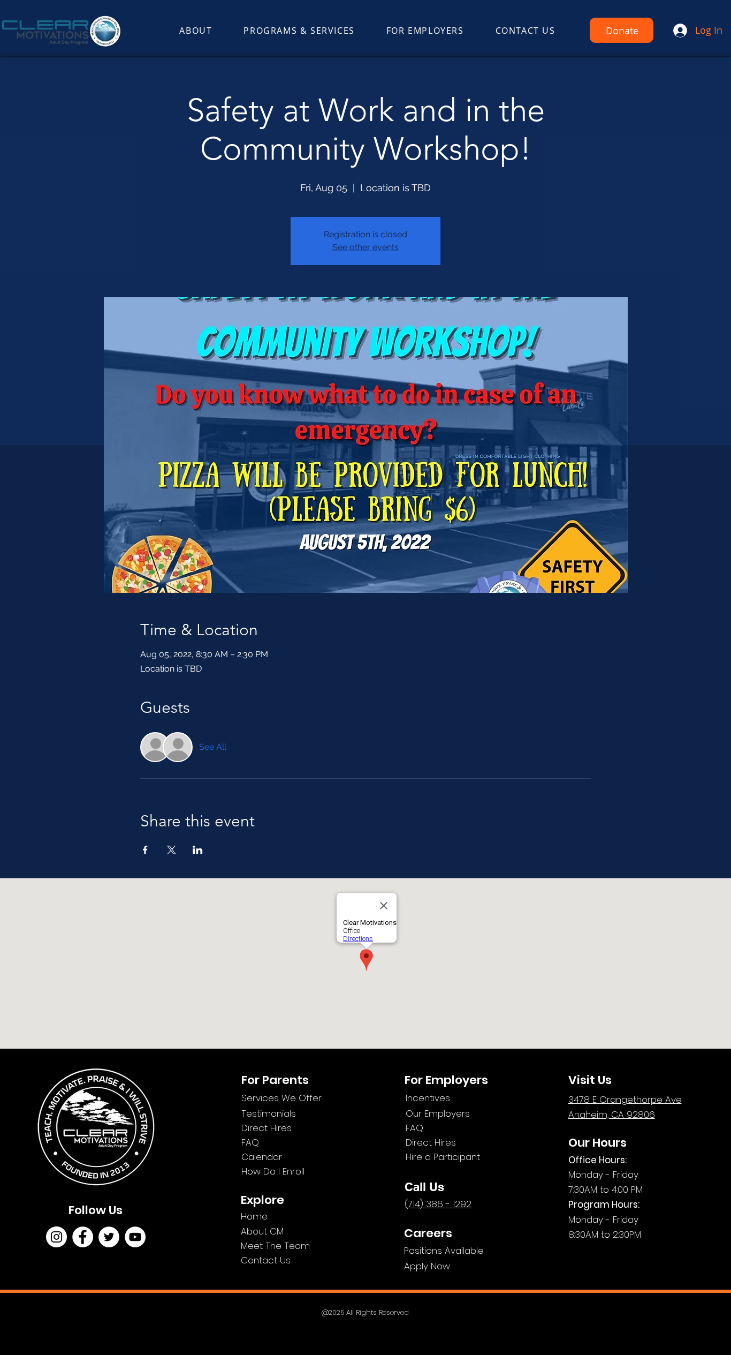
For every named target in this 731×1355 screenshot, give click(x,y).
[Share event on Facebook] (145, 850)
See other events (365, 247)
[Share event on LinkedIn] (198, 850)
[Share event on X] (171, 850)
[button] (196, 31)
